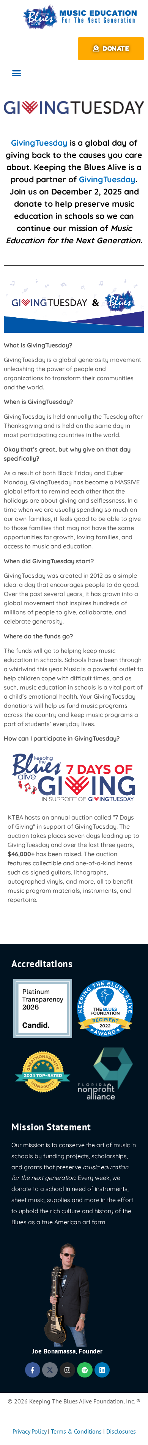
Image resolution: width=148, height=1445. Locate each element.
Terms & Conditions (76, 1431)
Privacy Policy (29, 1431)
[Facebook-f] (33, 1370)
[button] (16, 73)
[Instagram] (67, 1370)
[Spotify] (85, 1370)
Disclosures (121, 1431)
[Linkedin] (102, 1370)
